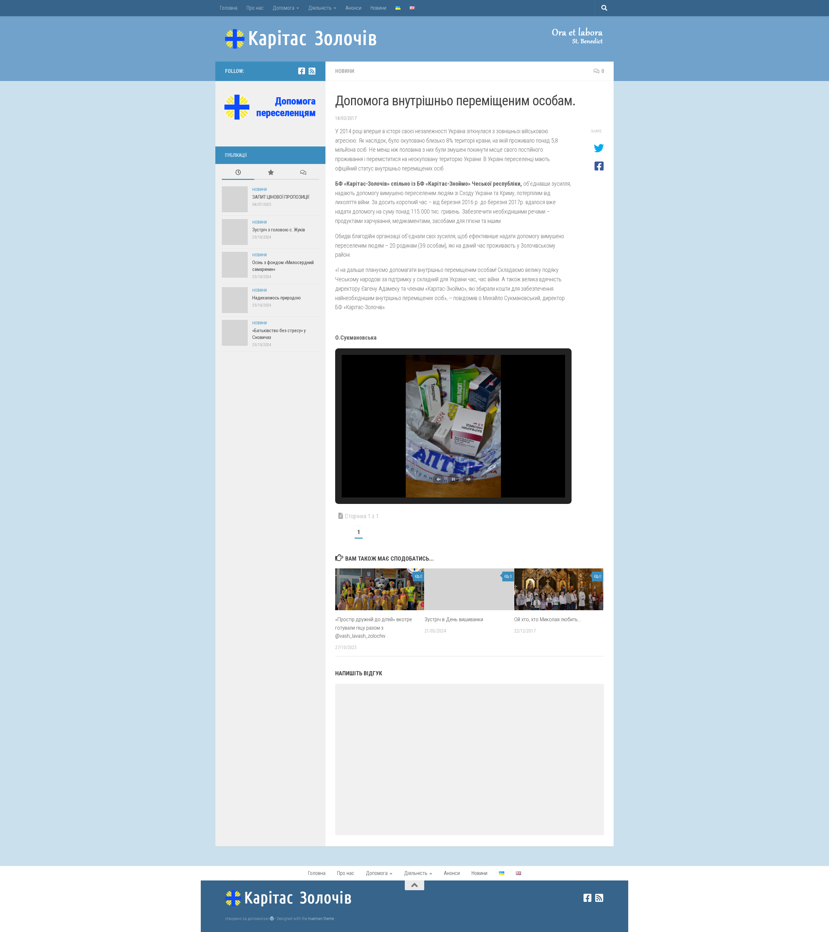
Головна (228, 8)
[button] (571, 35)
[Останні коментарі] (303, 173)
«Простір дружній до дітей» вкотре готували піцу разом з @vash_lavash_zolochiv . (373, 627)
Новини (378, 8)
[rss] (312, 71)
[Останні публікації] (238, 173)
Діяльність (320, 8)
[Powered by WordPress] (272, 918)
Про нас (255, 8)
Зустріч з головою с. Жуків (278, 230)
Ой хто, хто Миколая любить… (547, 619)
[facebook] (301, 71)
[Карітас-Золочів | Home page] (301, 39)
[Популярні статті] (270, 173)
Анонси (353, 8)
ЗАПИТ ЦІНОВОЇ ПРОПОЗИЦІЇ (280, 197)
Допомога (283, 8)
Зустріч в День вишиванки (454, 619)
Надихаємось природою (276, 298)
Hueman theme (321, 918)
